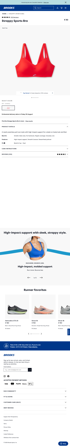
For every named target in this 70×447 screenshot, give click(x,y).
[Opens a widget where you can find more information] (63, 444)
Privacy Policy (7, 427)
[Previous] (28, 278)
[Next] (41, 278)
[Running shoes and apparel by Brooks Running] (9, 8)
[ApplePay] (30, 384)
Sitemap (6, 430)
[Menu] (66, 8)
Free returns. (33, 347)
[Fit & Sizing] (35, 396)
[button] (35, 60)
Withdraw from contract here (11, 437)
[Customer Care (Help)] (35, 402)
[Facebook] (8, 376)
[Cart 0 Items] (61, 8)
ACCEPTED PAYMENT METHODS (15, 380)
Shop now (46, 2)
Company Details (8, 420)
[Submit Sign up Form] (30, 370)
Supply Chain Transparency (11, 416)
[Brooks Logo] (35, 355)
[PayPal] (18, 384)
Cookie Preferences (8, 434)
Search (39, 8)
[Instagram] (5, 376)
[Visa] (6, 384)
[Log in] (58, 8)
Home (4, 13)
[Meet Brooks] (35, 408)
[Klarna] (24, 384)
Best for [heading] (4, 135)
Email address (7, 366)
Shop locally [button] (29, 121)
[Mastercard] (12, 384)
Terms (5, 423)
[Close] (65, 2)
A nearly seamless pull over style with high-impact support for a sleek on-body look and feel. (34, 132)
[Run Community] (35, 391)
